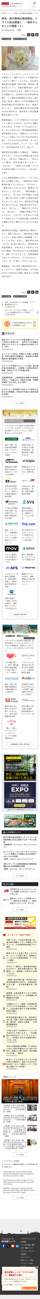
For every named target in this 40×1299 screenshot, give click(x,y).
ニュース (10, 13)
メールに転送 (6, 39)
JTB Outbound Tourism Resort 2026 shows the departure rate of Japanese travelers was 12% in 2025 (18, 1173)
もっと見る (20, 403)
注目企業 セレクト (13, 421)
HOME (4, 13)
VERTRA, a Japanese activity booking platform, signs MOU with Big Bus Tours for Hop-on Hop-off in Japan (19, 1190)
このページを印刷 (20, 39)
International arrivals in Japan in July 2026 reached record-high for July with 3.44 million (18, 1182)
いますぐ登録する (30, 1288)
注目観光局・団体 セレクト (17, 635)
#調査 (19, 30)
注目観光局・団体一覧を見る (20, 744)
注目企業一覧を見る (20, 614)
